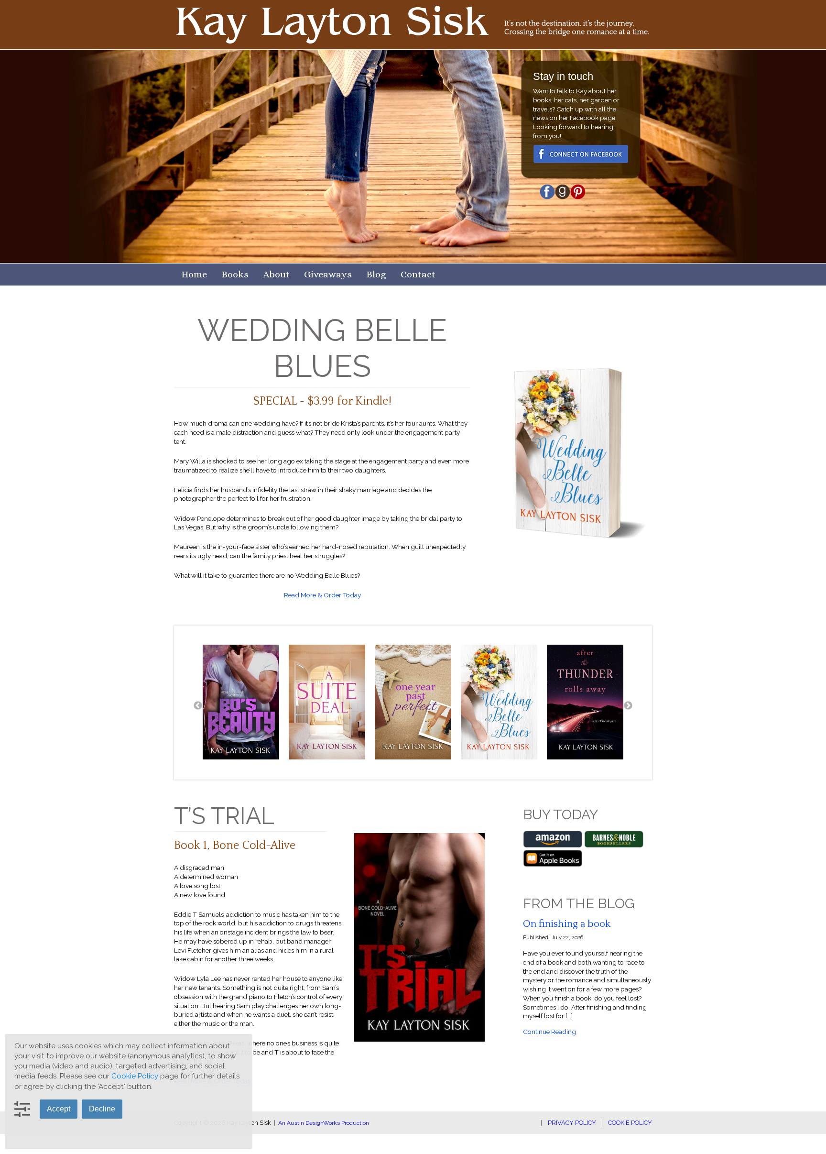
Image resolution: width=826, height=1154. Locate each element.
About (276, 274)
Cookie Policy (630, 1122)
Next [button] (628, 702)
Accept (58, 1109)
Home (194, 274)
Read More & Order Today (322, 595)
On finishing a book (566, 923)
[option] (241, 702)
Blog (376, 274)
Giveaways (328, 274)
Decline (102, 1109)
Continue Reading (549, 1031)
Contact (418, 274)
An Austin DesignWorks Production (323, 1123)
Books (235, 274)
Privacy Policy (572, 1122)
